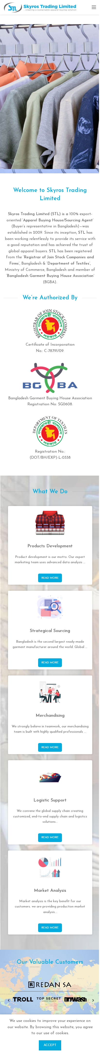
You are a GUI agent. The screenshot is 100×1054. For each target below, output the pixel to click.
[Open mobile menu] (94, 7)
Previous (7, 1001)
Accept (48, 1045)
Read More (50, 577)
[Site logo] (40, 7)
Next (92, 1001)
